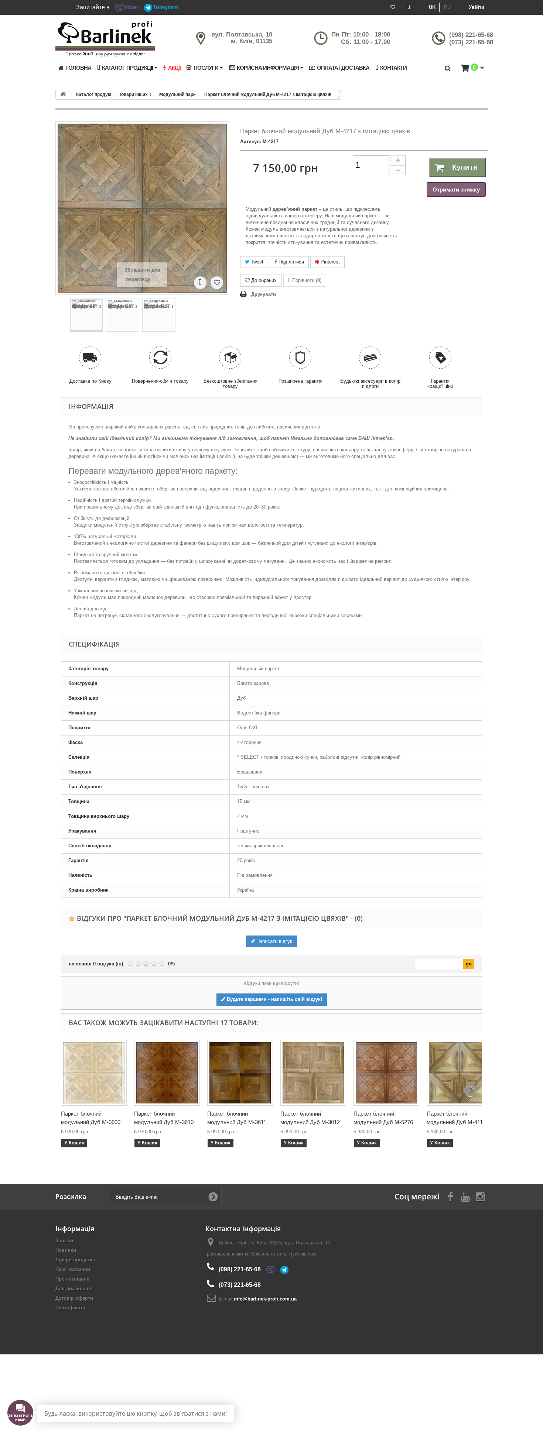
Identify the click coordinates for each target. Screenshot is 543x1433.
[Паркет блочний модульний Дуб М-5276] (386, 1073)
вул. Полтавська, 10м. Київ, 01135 (241, 38)
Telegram (165, 7)
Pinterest (329, 262)
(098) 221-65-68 (471, 34)
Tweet (256, 262)
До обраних (264, 280)
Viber (131, 7)
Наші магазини (72, 1269)
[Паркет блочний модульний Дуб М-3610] (167, 1073)
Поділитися (290, 262)
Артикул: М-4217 (259, 141)
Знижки (64, 1240)
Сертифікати (70, 1307)
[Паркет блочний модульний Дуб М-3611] (240, 1073)
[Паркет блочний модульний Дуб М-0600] (94, 1073)
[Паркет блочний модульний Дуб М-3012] (313, 1073)
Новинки (65, 1250)
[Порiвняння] (408, 7)
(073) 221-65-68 (471, 42)
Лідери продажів (75, 1260)
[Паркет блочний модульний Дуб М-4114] (459, 1073)
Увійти (476, 7)
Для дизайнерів (74, 1288)
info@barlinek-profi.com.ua (265, 1299)
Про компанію (72, 1279)
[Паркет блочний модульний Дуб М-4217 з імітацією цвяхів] (86, 315)
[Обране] (393, 7)
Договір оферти (74, 1298)
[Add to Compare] (200, 282)
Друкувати (263, 294)
